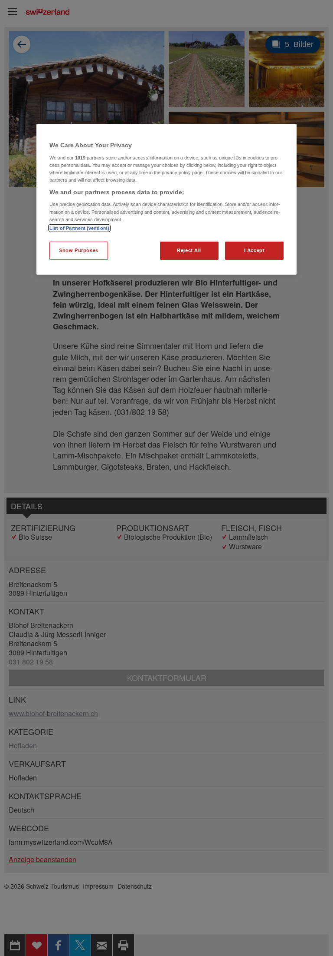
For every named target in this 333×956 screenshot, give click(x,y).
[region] (166, 199)
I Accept (254, 250)
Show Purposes (78, 250)
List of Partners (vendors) (79, 228)
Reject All (189, 250)
